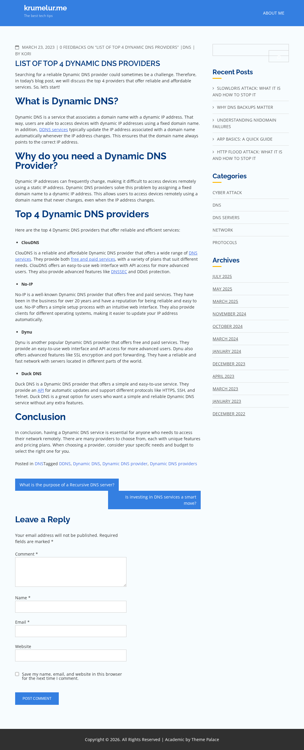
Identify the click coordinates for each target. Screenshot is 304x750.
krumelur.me (45, 8)
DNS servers (226, 217)
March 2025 (225, 301)
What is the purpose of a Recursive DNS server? (67, 485)
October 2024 (228, 326)
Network (223, 230)
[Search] (279, 56)
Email (22, 622)
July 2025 (222, 276)
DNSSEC (119, 271)
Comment (26, 554)
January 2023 (227, 401)
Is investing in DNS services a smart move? (160, 500)
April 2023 (223, 376)
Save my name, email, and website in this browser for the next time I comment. (72, 676)
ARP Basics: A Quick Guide (245, 139)
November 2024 (229, 314)
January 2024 (227, 351)
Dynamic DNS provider (125, 463)
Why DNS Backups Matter (245, 107)
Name (23, 597)
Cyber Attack (227, 192)
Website (23, 646)
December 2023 (229, 364)
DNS (187, 47)
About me (273, 13)
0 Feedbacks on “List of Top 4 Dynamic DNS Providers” (119, 47)
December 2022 (229, 413)
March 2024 (225, 339)
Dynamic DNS (86, 463)
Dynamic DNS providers (173, 463)
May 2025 (222, 289)
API (41, 390)
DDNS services (53, 129)
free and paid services (93, 259)
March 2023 (225, 388)
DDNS (65, 463)
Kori (26, 53)
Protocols (225, 242)
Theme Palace (205, 739)
